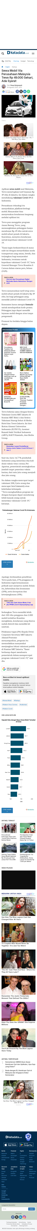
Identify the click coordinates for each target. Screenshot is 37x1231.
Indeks (4, 1187)
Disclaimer (14, 1225)
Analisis (13, 1173)
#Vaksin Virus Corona (10, 704)
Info (3, 1184)
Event (3, 1197)
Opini (21, 1173)
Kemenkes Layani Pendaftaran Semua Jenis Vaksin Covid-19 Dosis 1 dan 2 (19, 448)
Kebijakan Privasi (27, 1224)
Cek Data (13, 1175)
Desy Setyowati (16, 85)
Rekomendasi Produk (10, 330)
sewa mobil (15, 189)
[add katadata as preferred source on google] (18, 669)
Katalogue (32, 1173)
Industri (4, 1155)
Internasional (5, 1157)
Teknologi (30, 61)
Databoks (5, 1195)
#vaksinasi (23, 704)
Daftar (31, 1209)
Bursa (12, 1157)
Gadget (23, 61)
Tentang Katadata (11, 1222)
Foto (30, 1175)
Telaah (22, 1171)
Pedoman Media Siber (13, 1224)
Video (31, 1167)
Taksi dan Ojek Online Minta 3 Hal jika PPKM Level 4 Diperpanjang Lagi (19, 603)
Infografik (14, 1171)
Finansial (13, 1151)
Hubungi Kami (23, 1225)
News (31, 1169)
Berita (3, 1151)
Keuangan (14, 1155)
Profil (30, 1157)
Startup (16, 61)
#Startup (17, 700)
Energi (3, 1159)
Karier (29, 1222)
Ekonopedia (32, 1151)
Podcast (31, 1177)
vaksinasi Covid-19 (22, 197)
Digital (7, 67)
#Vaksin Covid (7, 709)
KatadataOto (6, 1199)
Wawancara (23, 1175)
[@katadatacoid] (24, 1217)
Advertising (22, 1222)
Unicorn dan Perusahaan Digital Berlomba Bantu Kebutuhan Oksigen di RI (19, 281)
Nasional (4, 1153)
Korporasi (14, 1159)
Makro (13, 1153)
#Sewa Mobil (7, 700)
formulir (29, 304)
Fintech (22, 1157)
